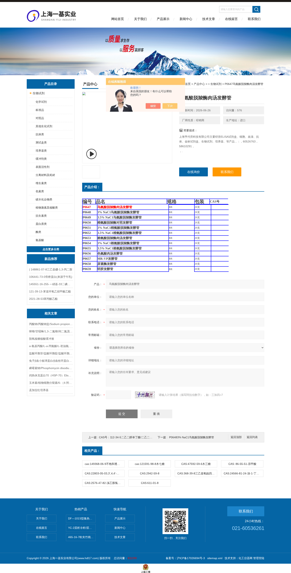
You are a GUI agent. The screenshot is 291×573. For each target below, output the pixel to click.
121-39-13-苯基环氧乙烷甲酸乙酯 (50, 291)
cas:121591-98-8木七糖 (150, 463)
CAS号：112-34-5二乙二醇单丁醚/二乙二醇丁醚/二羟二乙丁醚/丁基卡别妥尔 (146, 437)
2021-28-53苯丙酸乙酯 (43, 298)
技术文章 (208, 19)
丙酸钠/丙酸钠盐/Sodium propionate (51, 324)
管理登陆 (258, 558)
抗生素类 (41, 215)
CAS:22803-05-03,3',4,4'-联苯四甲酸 (104, 473)
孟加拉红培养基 (38, 390)
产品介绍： (92, 187)
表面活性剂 (42, 166)
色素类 (40, 191)
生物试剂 (39, 93)
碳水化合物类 (44, 199)
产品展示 (163, 19)
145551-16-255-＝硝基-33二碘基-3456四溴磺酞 (51, 284)
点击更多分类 (51, 249)
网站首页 (117, 19)
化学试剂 (41, 101)
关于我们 (140, 19)
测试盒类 (41, 142)
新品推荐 (51, 259)
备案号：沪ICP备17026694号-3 (185, 558)
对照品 (40, 118)
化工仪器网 (245, 558)
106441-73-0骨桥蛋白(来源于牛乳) (50, 276)
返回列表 (252, 437)
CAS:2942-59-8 (149, 473)
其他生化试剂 (44, 126)
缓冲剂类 (41, 158)
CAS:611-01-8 (150, 483)
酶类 (38, 232)
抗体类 (40, 134)
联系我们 (254, 19)
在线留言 (231, 19)
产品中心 (199, 84)
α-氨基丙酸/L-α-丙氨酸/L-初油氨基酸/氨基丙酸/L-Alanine (51, 346)
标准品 (40, 110)
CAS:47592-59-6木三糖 (196, 463)
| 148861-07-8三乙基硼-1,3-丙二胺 (50, 269)
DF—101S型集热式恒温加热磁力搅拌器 (82, 518)
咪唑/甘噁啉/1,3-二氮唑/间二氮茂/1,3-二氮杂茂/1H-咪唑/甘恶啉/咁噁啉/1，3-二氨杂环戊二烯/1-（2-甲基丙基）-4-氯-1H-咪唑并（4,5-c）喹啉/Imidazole (51, 331)
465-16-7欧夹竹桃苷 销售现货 (82, 537)
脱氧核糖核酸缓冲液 (41, 338)
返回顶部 (236, 437)
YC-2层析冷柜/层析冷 (81, 527)
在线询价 (193, 172)
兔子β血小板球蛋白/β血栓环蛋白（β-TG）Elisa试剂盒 (51, 360)
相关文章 (51, 313)
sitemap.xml (214, 558)
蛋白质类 (41, 223)
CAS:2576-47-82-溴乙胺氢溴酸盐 (104, 483)
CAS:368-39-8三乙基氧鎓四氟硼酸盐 (197, 473)
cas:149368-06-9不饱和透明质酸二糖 (104, 463)
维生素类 (41, 183)
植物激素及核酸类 (47, 207)
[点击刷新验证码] (145, 394)
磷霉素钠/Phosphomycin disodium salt (51, 368)
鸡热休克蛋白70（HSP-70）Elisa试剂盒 (51, 375)
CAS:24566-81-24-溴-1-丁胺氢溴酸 (243, 473)
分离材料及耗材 (45, 175)
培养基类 (41, 150)
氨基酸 (40, 240)
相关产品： (92, 450)
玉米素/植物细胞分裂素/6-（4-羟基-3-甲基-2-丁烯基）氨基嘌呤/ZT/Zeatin (51, 382)
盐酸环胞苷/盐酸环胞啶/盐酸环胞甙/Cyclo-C (51, 353)
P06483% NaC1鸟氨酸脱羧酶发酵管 (191, 437)
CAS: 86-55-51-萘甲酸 (242, 463)
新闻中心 (186, 19)
